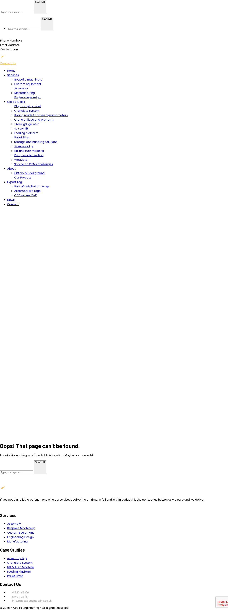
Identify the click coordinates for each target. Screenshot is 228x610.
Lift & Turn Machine (20, 567)
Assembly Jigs (17, 558)
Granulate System (20, 563)
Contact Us (8, 63)
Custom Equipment (20, 533)
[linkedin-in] (1, 507)
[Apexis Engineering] (18, 59)
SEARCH (40, 2)
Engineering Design (20, 537)
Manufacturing (17, 541)
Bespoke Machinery (21, 528)
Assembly (14, 524)
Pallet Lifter (15, 576)
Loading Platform (19, 572)
